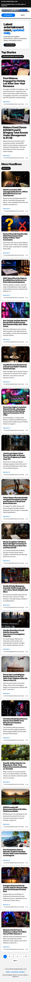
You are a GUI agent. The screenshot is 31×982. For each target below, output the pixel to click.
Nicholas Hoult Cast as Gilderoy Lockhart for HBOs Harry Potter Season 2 (14, 932)
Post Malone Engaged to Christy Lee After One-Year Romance (14, 82)
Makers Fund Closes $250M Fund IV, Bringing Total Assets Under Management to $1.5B (15, 132)
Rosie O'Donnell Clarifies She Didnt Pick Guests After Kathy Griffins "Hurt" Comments (15, 237)
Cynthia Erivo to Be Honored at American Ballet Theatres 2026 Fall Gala (15, 367)
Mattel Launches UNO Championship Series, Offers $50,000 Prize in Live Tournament (15, 192)
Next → (15, 960)
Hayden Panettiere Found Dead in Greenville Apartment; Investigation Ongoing (14, 633)
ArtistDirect (8, 15)
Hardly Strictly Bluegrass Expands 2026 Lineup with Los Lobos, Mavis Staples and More (15, 589)
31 (26, 956)
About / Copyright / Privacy (15, 972)
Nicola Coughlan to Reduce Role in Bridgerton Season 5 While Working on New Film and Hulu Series (14, 545)
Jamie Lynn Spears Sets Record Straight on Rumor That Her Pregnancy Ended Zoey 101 (14, 456)
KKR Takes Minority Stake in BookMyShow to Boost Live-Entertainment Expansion (15, 280)
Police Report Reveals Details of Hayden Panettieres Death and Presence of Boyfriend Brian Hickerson (15, 500)
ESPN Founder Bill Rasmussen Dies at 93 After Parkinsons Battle (15, 809)
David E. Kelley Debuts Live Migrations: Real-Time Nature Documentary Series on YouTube (15, 766)
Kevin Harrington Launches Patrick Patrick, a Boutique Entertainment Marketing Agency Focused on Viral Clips (14, 411)
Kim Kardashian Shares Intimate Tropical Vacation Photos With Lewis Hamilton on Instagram (15, 853)
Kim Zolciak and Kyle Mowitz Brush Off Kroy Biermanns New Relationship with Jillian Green (15, 323)
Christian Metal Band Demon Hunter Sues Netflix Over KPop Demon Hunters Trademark (15, 722)
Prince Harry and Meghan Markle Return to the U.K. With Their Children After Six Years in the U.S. (15, 677)
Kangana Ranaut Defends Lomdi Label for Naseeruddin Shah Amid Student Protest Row (15, 888)
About (23, 15)
